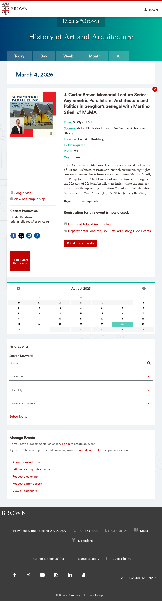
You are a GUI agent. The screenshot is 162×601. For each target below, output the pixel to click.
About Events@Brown (26, 462)
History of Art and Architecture (90, 224)
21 (122, 318)
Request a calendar (25, 476)
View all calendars (24, 491)
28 (60, 302)
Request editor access (27, 483)
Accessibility (122, 559)
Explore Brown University (19, 8)
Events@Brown (80, 20)
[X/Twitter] (28, 575)
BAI (105, 231)
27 (39, 302)
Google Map (22, 193)
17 (39, 318)
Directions (85, 541)
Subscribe (16, 417)
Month (95, 56)
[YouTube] (42, 575)
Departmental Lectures (84, 231)
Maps (144, 531)
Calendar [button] (17, 376)
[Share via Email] (29, 236)
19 (81, 318)
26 (19, 302)
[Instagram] (56, 575)
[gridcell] (122, 324)
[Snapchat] (83, 575)
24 (39, 324)
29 (81, 302)
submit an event (88, 450)
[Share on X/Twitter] (21, 236)
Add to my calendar (81, 243)
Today (19, 56)
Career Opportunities (48, 559)
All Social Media (137, 578)
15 (143, 313)
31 (122, 302)
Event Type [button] (19, 390)
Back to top (96, 595)
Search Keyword (21, 356)
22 (143, 318)
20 (102, 318)
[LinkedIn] (70, 575)
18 (60, 318)
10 (39, 313)
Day (43, 56)
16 (19, 318)
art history (124, 231)
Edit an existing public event (31, 469)
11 (60, 313)
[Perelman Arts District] (20, 270)
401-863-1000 (88, 531)
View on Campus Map (29, 199)
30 (102, 302)
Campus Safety (88, 559)
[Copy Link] (37, 236)
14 (122, 313)
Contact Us (119, 531)
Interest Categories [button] (24, 403)
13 (102, 313)
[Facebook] (13, 236)
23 (19, 324)
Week (68, 56)
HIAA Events (142, 231)
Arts (112, 231)
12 (81, 313)
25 (60, 324)
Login (66, 444)
